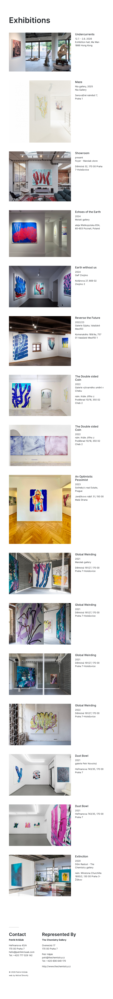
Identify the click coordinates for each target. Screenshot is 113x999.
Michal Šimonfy (22, 975)
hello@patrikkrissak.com (21, 952)
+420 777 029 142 (23, 955)
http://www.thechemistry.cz (56, 966)
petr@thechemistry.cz (53, 957)
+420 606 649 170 (56, 960)
